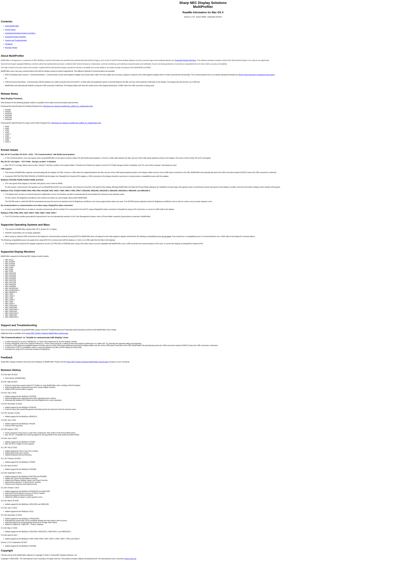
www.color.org (130, 559)
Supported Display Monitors (15, 37)
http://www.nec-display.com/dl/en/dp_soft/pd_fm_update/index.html (76, 123)
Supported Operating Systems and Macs (20, 33)
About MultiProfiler (12, 26)
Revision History (11, 48)
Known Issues (10, 30)
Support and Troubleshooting (16, 40)
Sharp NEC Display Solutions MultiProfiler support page (47, 333)
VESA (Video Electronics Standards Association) (256, 75)
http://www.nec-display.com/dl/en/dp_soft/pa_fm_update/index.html (68, 106)
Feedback (9, 44)
